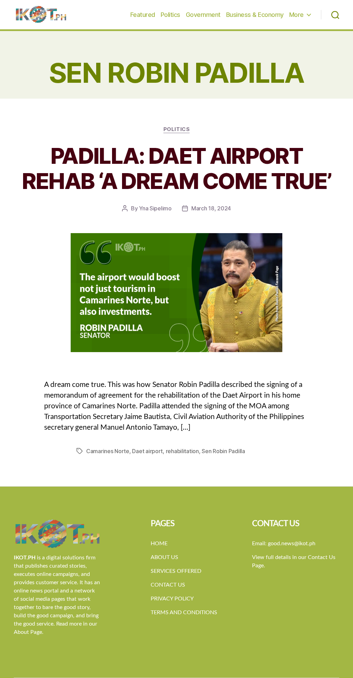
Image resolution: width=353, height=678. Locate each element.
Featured (142, 14)
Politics (170, 14)
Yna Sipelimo (155, 208)
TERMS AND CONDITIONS (184, 612)
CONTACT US (168, 585)
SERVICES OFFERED (176, 571)
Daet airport (147, 451)
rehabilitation (182, 451)
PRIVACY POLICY (172, 598)
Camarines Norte (107, 451)
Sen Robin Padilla (223, 451)
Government (203, 14)
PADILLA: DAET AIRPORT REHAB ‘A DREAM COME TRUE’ (177, 168)
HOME (159, 543)
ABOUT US (164, 557)
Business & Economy (255, 14)
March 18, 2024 (211, 208)
